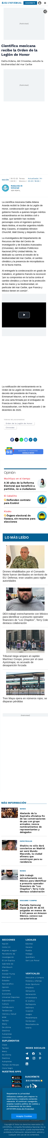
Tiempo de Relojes (10, 1065)
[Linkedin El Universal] (27, 1064)
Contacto (35, 1120)
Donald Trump (8, 974)
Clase (4, 1045)
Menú (4, 1024)
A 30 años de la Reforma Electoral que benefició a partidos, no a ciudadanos (20, 485)
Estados (5, 980)
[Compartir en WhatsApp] (21, 440)
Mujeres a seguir (9, 950)
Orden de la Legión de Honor (19, 423)
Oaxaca (29, 947)
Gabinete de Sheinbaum (7, 965)
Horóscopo (30, 1021)
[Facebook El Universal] (33, 1053)
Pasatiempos (31, 1018)
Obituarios (30, 991)
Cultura (5, 1004)
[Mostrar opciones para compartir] (45, 11)
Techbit (5, 1021)
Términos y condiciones (19, 1120)
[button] (30, 3)
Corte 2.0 (6, 947)
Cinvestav (10, 428)
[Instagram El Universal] (34, 1059)
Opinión (9, 472)
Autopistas (7, 1034)
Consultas (6, 1037)
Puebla (29, 950)
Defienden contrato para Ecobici (17, 501)
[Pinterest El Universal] (40, 1059)
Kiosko (7, 511)
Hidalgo (29, 954)
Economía (6, 994)
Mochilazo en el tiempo (17, 478)
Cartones (6, 990)
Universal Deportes (11, 997)
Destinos (6, 1031)
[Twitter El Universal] (40, 1053)
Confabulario (8, 1007)
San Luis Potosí (33, 960)
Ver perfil (15, 190)
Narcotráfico (7, 984)
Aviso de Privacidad (25, 1109)
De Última (6, 1055)
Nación (5, 180)
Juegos (29, 1014)
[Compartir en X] (17, 440)
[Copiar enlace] (31, 440)
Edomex (29, 944)
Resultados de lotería (32, 1026)
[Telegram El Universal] (27, 1053)
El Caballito (10, 495)
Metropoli (6, 977)
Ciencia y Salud (9, 1014)
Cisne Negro (7, 1068)
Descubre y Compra (35, 977)
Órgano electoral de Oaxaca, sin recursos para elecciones (19, 518)
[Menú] (45, 3)
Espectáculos (8, 1000)
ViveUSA (29, 1011)
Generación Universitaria (31, 996)
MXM (4, 1017)
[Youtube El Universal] (27, 1059)
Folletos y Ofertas (34, 981)
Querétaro (30, 957)
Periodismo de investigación (8, 955)
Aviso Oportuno (33, 984)
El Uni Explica (8, 960)
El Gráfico (30, 1001)
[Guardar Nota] (35, 440)
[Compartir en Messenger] (26, 440)
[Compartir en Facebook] (12, 440)
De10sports (31, 1004)
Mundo (5, 970)
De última (6, 1027)
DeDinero (30, 1008)
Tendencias (7, 1011)
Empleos (30, 988)
